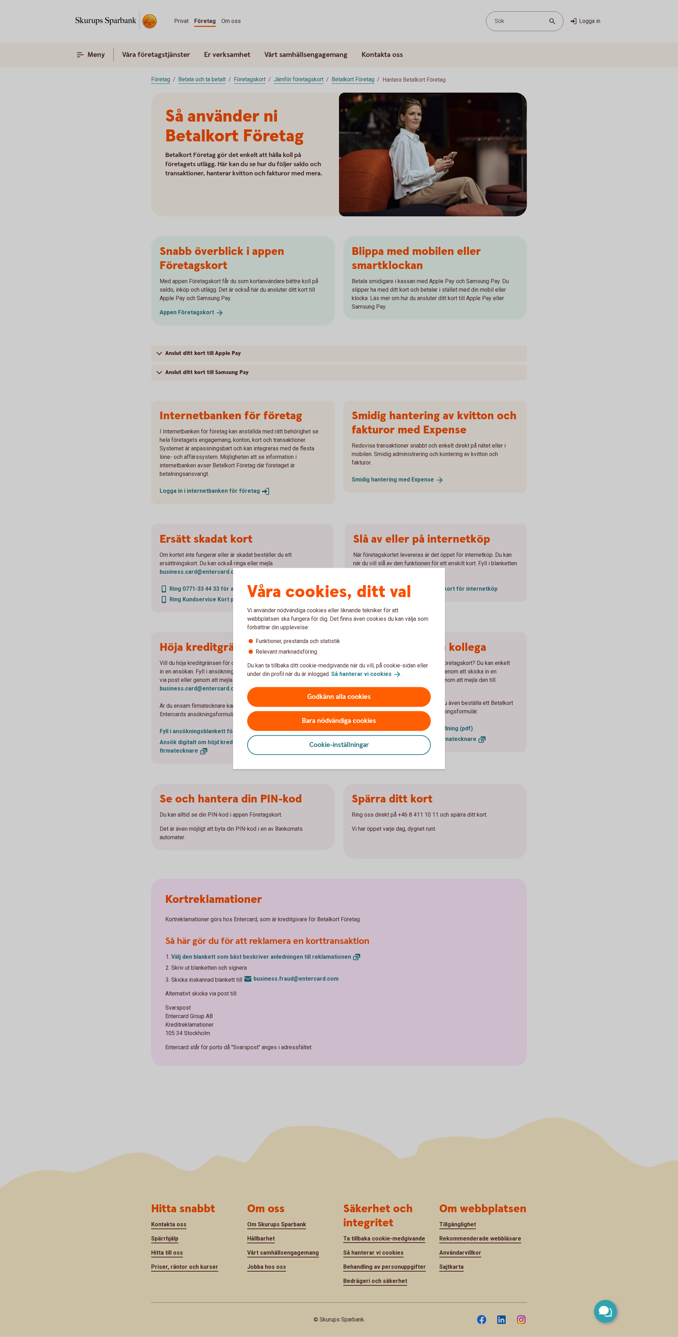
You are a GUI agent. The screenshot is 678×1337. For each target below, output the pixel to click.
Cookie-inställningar (339, 744)
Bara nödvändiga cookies (339, 720)
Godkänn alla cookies (339, 696)
